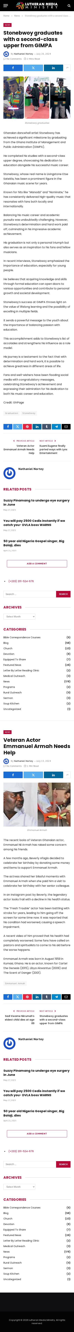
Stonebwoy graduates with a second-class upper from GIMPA (54, 1019)
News (7, 25)
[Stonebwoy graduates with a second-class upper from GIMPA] (37, 98)
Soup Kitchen (11, 703)
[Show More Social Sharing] (67, 68)
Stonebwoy (28, 413)
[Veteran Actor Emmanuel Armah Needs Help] (37, 805)
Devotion (8, 654)
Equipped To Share (14, 659)
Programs (9, 687)
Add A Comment (37, 563)
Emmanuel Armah (15, 983)
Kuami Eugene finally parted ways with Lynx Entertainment (53, 449)
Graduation (11, 413)
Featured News (12, 665)
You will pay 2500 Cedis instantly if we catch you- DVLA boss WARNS (34, 523)
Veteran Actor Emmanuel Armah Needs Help (19, 449)
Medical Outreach (14, 676)
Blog (5, 643)
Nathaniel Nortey (23, 53)
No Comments (14, 58)
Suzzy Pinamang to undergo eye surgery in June (36, 502)
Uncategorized (12, 709)
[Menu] (5, 5)
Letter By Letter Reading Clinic (21, 670)
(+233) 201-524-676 (21, 581)
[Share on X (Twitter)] (33, 68)
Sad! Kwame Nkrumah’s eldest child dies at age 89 (19, 1019)
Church (7, 648)
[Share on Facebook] (13, 68)
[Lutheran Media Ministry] (37, 5)
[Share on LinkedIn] (53, 68)
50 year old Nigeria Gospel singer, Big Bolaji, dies (33, 543)
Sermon (8, 698)
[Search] (69, 5)
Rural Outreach (12, 692)
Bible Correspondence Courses (21, 637)
